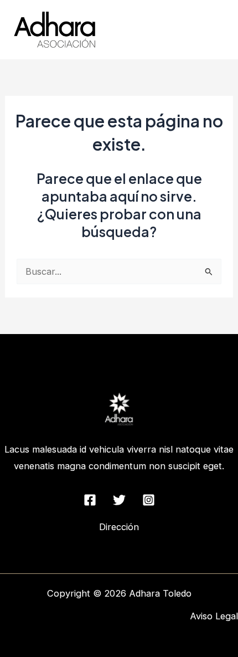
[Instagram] (148, 500)
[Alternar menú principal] (214, 29)
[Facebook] (90, 500)
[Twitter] (119, 500)
